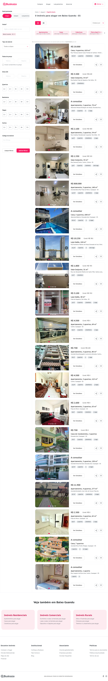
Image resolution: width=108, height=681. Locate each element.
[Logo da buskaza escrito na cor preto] (7, 676)
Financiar (3, 659)
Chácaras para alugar (82, 621)
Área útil (5, 72)
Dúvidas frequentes (65, 656)
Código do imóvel (8, 135)
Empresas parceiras (65, 653)
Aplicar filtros (23, 150)
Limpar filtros (9, 150)
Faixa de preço (7, 56)
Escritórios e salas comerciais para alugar (53, 619)
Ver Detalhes (77, 65)
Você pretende (7, 11)
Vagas (4, 110)
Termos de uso (94, 656)
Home (37, 12)
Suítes (4, 123)
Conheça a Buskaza (37, 650)
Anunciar (69, 4)
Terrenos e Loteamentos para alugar (87, 623)
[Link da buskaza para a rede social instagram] (106, 676)
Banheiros (5, 97)
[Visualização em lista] (38, 23)
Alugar (48, 4)
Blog (32, 656)
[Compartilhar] (96, 65)
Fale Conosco (35, 653)
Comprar (40, 4)
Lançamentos (58, 4)
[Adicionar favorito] (101, 65)
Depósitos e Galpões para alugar (50, 623)
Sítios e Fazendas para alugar (85, 619)
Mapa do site (5, 656)
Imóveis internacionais (8, 653)
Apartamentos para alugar (12, 619)
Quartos (5, 84)
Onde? (4, 24)
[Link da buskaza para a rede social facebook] (103, 676)
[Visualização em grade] (43, 23)
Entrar (99, 4)
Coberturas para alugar (11, 623)
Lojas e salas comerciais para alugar (51, 621)
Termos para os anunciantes (98, 650)
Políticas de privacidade (97, 653)
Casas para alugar (9, 621)
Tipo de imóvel (7, 42)
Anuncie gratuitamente (66, 650)
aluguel (43, 12)
